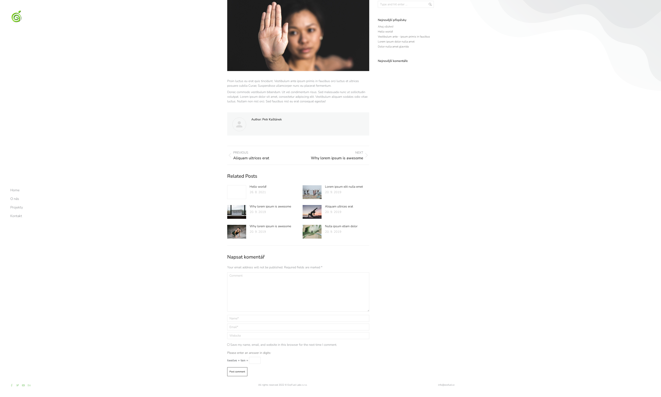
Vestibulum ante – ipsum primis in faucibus (404, 37)
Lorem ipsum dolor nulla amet (396, 42)
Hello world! (258, 187)
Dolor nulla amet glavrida (393, 47)
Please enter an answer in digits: (249, 353)
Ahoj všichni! (386, 27)
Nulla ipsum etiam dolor (341, 226)
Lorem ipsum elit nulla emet (344, 187)
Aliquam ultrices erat (339, 206)
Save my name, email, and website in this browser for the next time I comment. (283, 345)
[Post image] (236, 192)
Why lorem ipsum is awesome (270, 206)
